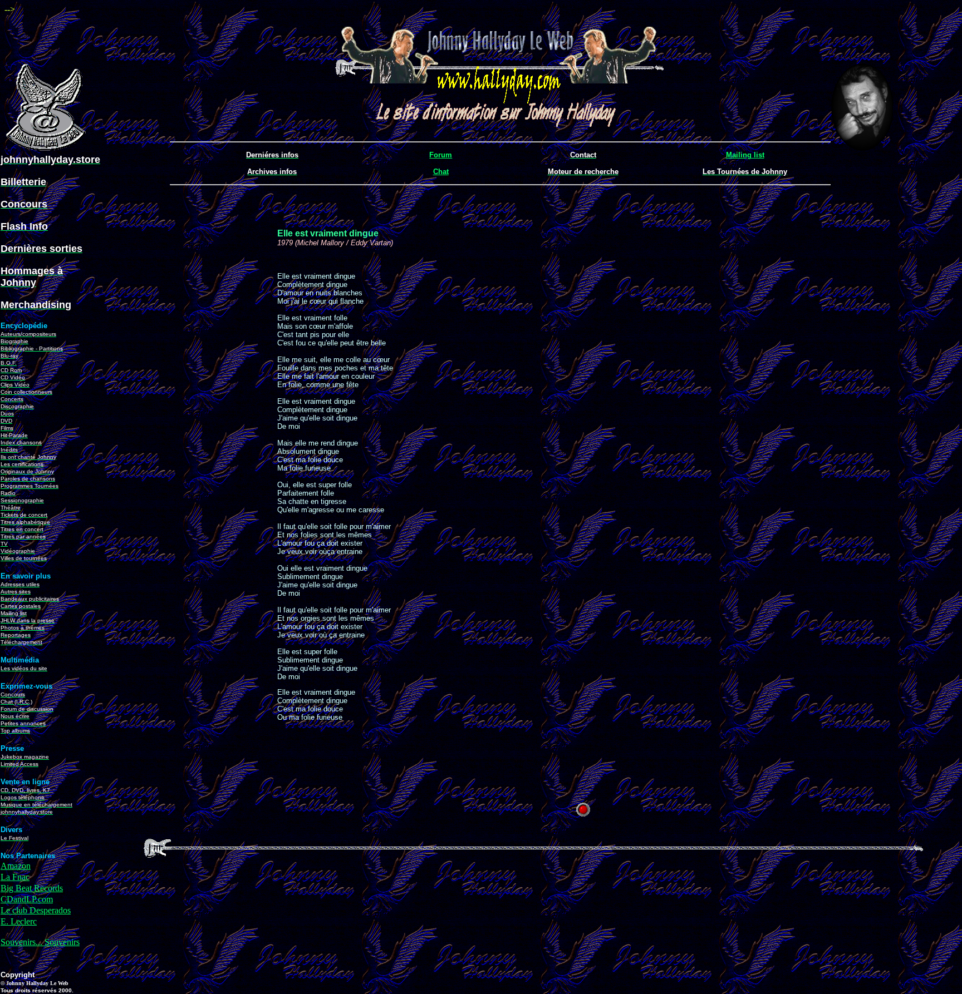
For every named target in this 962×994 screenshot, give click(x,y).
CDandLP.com (27, 899)
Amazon (16, 866)
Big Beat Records (32, 888)
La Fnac (15, 877)
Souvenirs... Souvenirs (40, 942)
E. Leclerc (19, 921)
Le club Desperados (36, 910)
